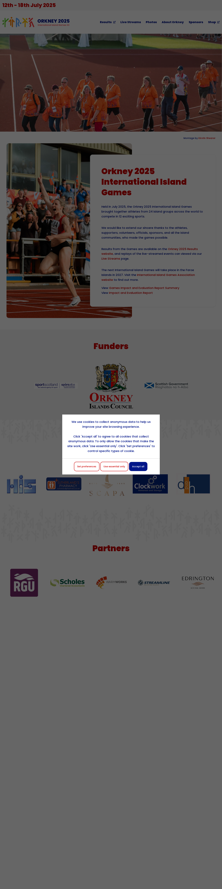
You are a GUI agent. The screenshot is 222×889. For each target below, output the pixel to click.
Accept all (138, 466)
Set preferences (86, 466)
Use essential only (114, 466)
